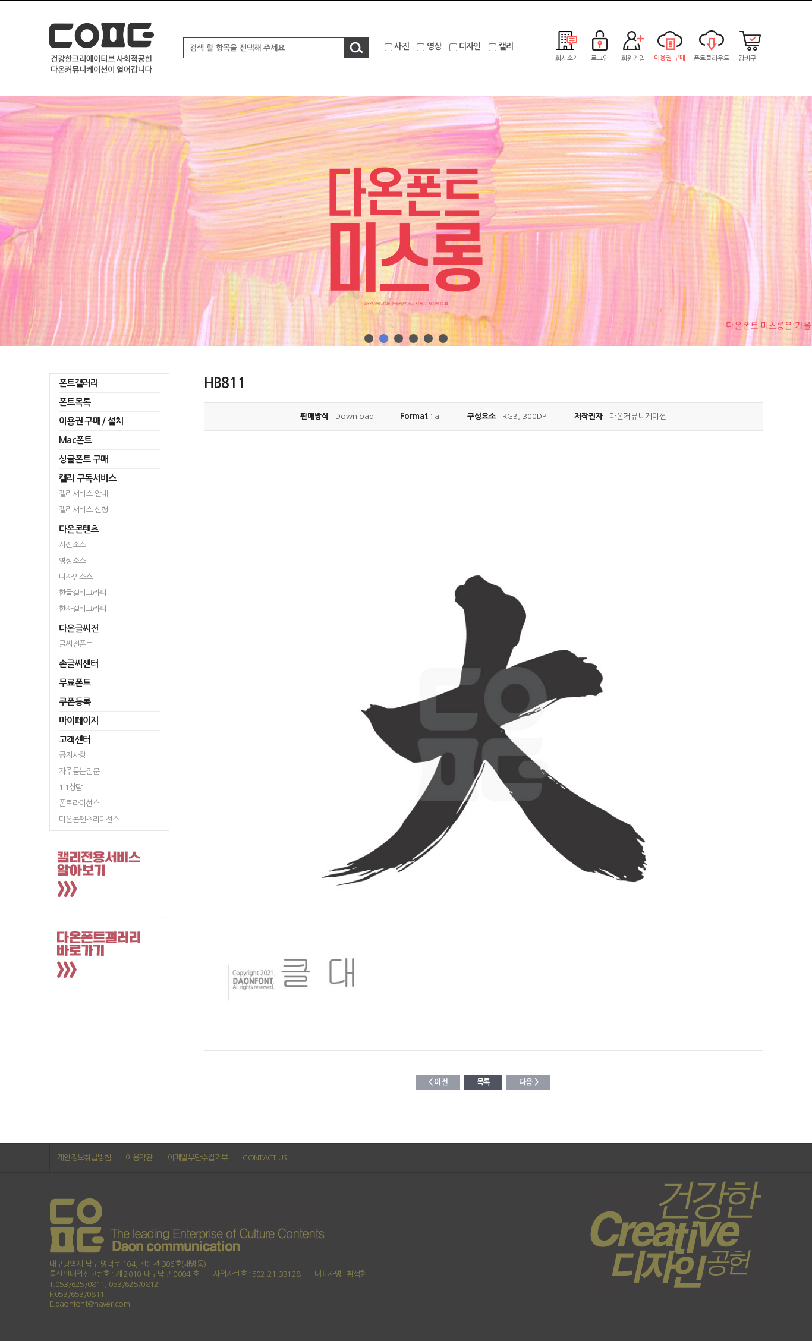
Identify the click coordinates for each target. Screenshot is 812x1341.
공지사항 (72, 755)
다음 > (528, 1082)
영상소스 (72, 561)
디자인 (470, 46)
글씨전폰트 (76, 644)
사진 (401, 46)
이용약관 (138, 1157)
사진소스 (72, 545)
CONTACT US (265, 1157)
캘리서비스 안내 (83, 494)
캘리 (505, 46)
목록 (483, 1082)
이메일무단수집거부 (198, 1157)
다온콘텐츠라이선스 (89, 819)
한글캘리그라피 (82, 593)
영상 (434, 46)
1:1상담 (71, 787)
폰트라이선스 (79, 803)
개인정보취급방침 (84, 1157)
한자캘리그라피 (82, 609)
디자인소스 (76, 577)
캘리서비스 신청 (83, 510)
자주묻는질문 (79, 771)
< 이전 (438, 1082)
